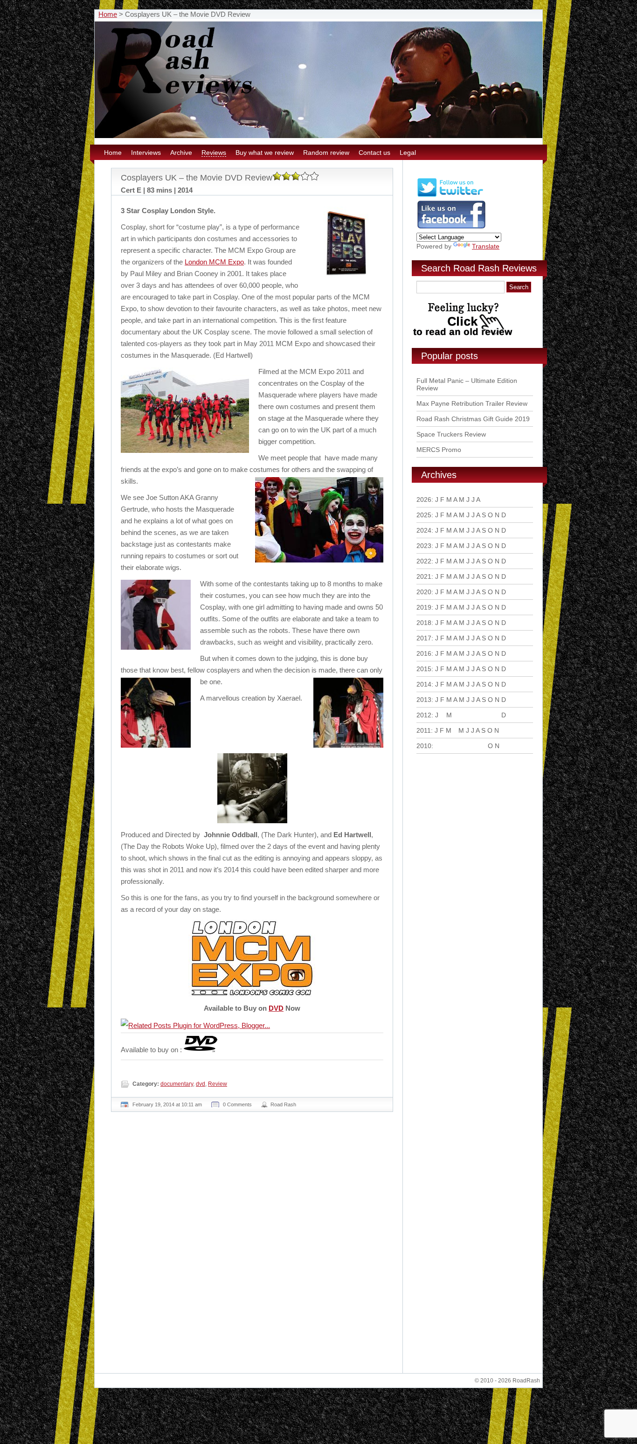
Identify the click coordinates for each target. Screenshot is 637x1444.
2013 (423, 699)
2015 (423, 669)
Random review (326, 152)
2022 (423, 561)
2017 (423, 638)
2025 (423, 515)
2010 (423, 746)
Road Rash (283, 1104)
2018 (423, 622)
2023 (423, 545)
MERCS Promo (438, 449)
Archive (181, 152)
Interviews (146, 152)
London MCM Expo (214, 262)
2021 (423, 576)
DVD (276, 1008)
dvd (200, 1084)
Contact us (374, 152)
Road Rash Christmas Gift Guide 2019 (473, 419)
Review (217, 1084)
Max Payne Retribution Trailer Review (471, 403)
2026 (423, 499)
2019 (423, 607)
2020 (423, 592)
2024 (423, 530)
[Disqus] (253, 1246)
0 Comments (237, 1104)
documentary (176, 1084)
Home (107, 14)
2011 (423, 730)
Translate (485, 246)
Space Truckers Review (451, 434)
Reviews (213, 152)
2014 (423, 684)
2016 (423, 653)
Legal (408, 152)
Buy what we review (264, 152)
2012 (423, 715)
